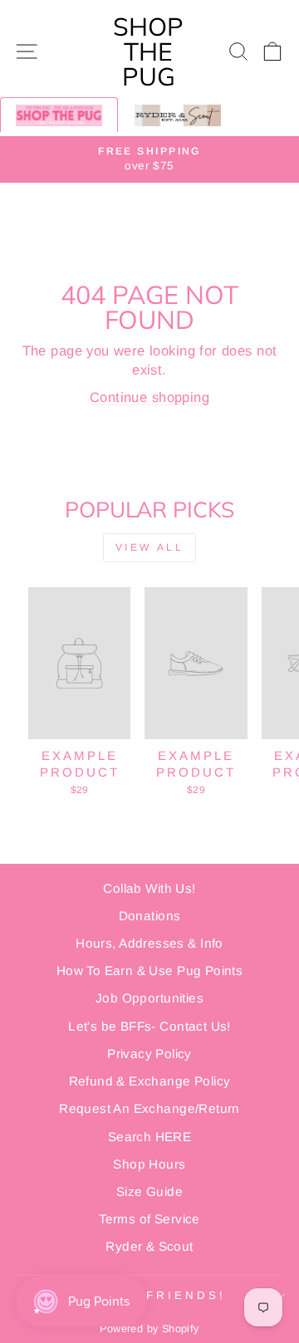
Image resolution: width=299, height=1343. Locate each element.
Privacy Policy (149, 1053)
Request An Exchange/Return (149, 1108)
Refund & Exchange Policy (150, 1081)
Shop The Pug (148, 51)
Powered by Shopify (149, 1329)
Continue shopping (149, 397)
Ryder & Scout (149, 1246)
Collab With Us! (149, 888)
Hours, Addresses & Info (149, 943)
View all (149, 547)
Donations (150, 916)
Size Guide (149, 1191)
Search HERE (150, 1137)
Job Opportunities (149, 998)
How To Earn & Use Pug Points (149, 970)
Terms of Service (149, 1219)
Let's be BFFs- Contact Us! (149, 1026)
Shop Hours (149, 1164)
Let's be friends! (145, 1295)
